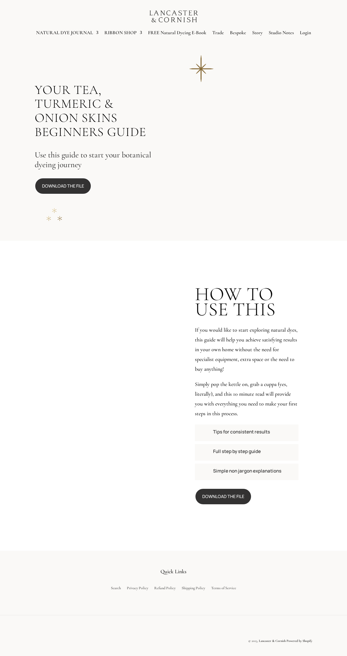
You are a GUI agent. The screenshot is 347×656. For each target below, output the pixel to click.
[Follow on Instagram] (306, 627)
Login (305, 33)
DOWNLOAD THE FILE (63, 186)
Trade (218, 33)
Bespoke (238, 33)
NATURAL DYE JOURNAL (64, 33)
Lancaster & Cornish (272, 641)
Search (116, 588)
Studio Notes (281, 33)
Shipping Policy (193, 588)
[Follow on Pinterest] (293, 627)
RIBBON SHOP (120, 33)
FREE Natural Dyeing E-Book (177, 33)
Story (257, 33)
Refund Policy (165, 588)
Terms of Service (223, 588)
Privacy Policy (137, 588)
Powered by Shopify (299, 641)
